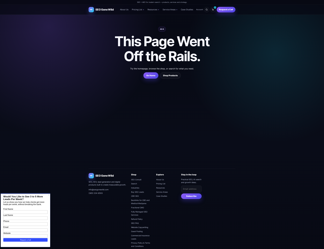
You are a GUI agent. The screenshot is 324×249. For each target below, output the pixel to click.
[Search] (206, 9)
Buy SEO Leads (137, 192)
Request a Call (226, 9)
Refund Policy (137, 219)
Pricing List (138, 9)
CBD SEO (135, 196)
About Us (124, 9)
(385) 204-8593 (96, 193)
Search (134, 184)
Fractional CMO (137, 207)
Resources (153, 9)
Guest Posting (137, 231)
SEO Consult (136, 179)
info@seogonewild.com (99, 189)
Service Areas (170, 9)
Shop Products (170, 75)
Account (199, 9)
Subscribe (191, 196)
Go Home (150, 75)
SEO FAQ (135, 223)
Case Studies (187, 9)
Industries (135, 188)
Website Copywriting (139, 227)
